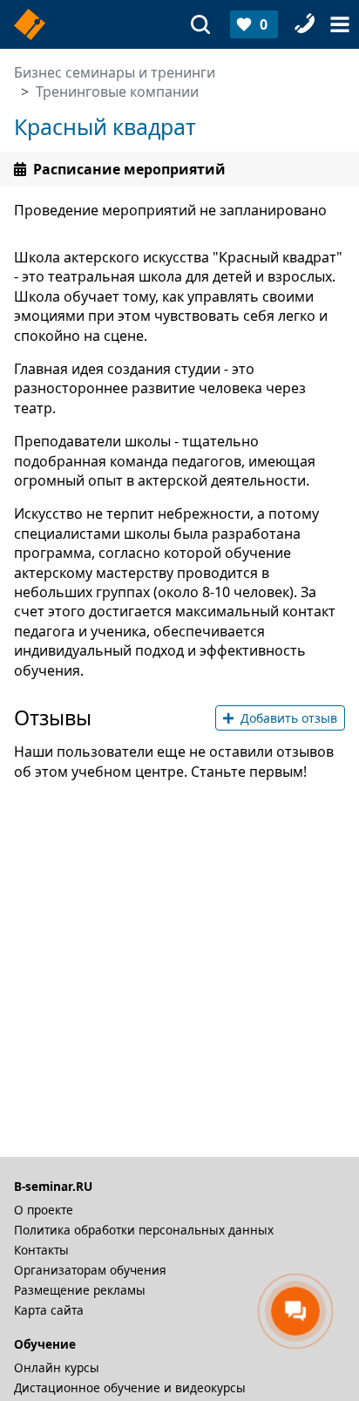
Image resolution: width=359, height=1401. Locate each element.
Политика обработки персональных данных (144, 1229)
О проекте (43, 1209)
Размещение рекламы (80, 1290)
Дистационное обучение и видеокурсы (130, 1387)
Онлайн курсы (56, 1367)
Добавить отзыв (288, 718)
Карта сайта (49, 1310)
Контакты (41, 1249)
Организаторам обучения (90, 1270)
